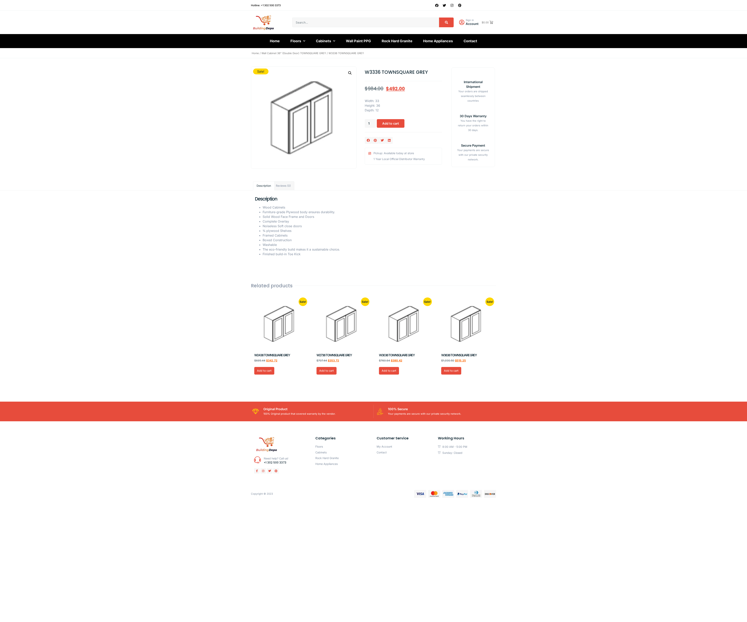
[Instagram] (452, 5)
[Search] (446, 22)
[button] (349, 73)
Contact (470, 41)
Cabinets (323, 41)
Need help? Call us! (276, 458)
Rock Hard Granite (397, 41)
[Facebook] (437, 5)
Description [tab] (264, 185)
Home (275, 41)
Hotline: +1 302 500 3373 (266, 5)
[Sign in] (462, 22)
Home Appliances (438, 41)
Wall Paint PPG (358, 41)
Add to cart (390, 123)
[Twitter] (444, 5)
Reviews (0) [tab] (283, 185)
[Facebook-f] (257, 471)
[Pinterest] (459, 5)
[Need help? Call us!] (257, 459)
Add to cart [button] (264, 370)
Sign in (470, 20)
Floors (295, 41)
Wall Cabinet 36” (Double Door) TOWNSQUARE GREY (293, 53)
